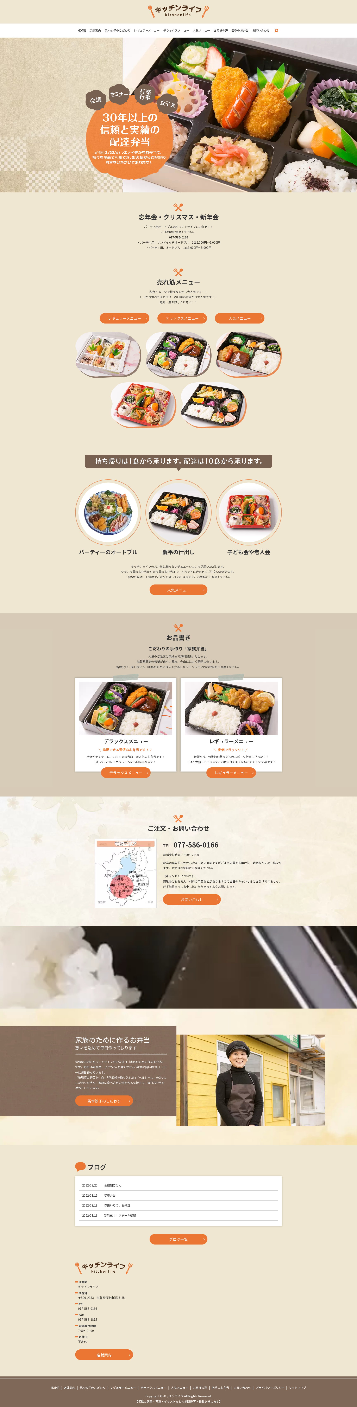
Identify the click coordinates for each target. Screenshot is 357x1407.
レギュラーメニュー (147, 30)
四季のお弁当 (240, 30)
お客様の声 (221, 30)
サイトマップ (297, 1388)
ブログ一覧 (178, 1239)
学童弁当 (110, 1195)
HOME (82, 30)
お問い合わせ (261, 30)
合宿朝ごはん (112, 1185)
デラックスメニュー (176, 30)
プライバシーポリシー (270, 1388)
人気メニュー (201, 30)
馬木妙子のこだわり (118, 30)
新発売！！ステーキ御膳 (120, 1215)
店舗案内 (95, 30)
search (276, 30)
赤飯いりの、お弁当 (117, 1205)
